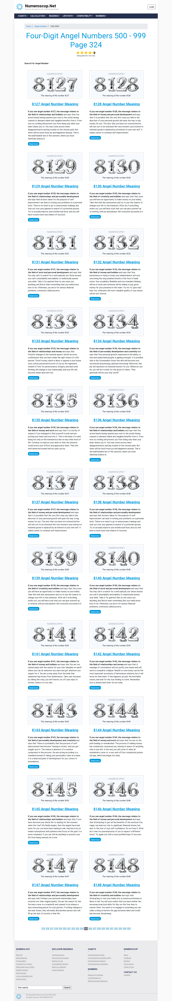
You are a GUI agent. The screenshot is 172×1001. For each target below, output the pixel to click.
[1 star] (78, 53)
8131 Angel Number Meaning (55, 262)
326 (90, 928)
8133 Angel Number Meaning (55, 341)
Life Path (68, 16)
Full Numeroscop (58, 955)
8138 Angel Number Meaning (117, 502)
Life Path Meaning (94, 978)
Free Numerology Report (97, 961)
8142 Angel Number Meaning (117, 654)
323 (77, 928)
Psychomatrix (21, 961)
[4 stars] (90, 53)
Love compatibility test (24, 976)
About (126, 955)
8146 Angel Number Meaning (117, 809)
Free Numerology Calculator (98, 964)
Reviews (127, 961)
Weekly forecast (22, 970)
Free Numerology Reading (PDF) (99, 958)
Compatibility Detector (60, 964)
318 (56, 928)
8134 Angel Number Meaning (117, 341)
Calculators (37, 16)
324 (81, 928)
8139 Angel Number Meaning (55, 578)
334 (124, 928)
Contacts (127, 975)
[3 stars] (86, 53)
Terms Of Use (129, 967)
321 (69, 928)
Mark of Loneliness (59, 967)
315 (43, 928)
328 (99, 928)
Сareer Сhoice (21, 979)
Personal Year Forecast (60, 958)
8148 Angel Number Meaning (117, 885)
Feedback (127, 958)
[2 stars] (82, 53)
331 (111, 928)
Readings (54, 16)
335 (129, 928)
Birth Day (19, 955)
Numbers (100, 16)
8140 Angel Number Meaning (117, 578)
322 (73, 928)
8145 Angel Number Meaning (55, 809)
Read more (33, 144)
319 (60, 928)
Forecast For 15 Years (24, 964)
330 (107, 928)
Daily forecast (21, 973)
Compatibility (84, 16)
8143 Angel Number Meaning (55, 730)
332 (116, 928)
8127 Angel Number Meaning (55, 104)
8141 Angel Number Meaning (55, 654)
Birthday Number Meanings (98, 981)
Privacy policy (129, 964)
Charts (22, 16)
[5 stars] (94, 53)
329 (103, 928)
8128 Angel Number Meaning (117, 104)
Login (151, 7)
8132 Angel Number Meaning (117, 262)
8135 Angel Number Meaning (55, 420)
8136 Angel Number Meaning (117, 420)
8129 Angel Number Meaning (55, 186)
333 (120, 928)
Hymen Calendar (58, 970)
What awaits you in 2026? (25, 967)
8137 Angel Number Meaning (55, 502)
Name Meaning (21, 958)
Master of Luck (57, 961)
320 (64, 928)
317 (52, 928)
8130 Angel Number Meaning (117, 186)
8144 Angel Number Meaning (117, 730)
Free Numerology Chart (96, 955)
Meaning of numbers (95, 975)
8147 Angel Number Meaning (55, 885)
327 (94, 928)
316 (47, 928)
